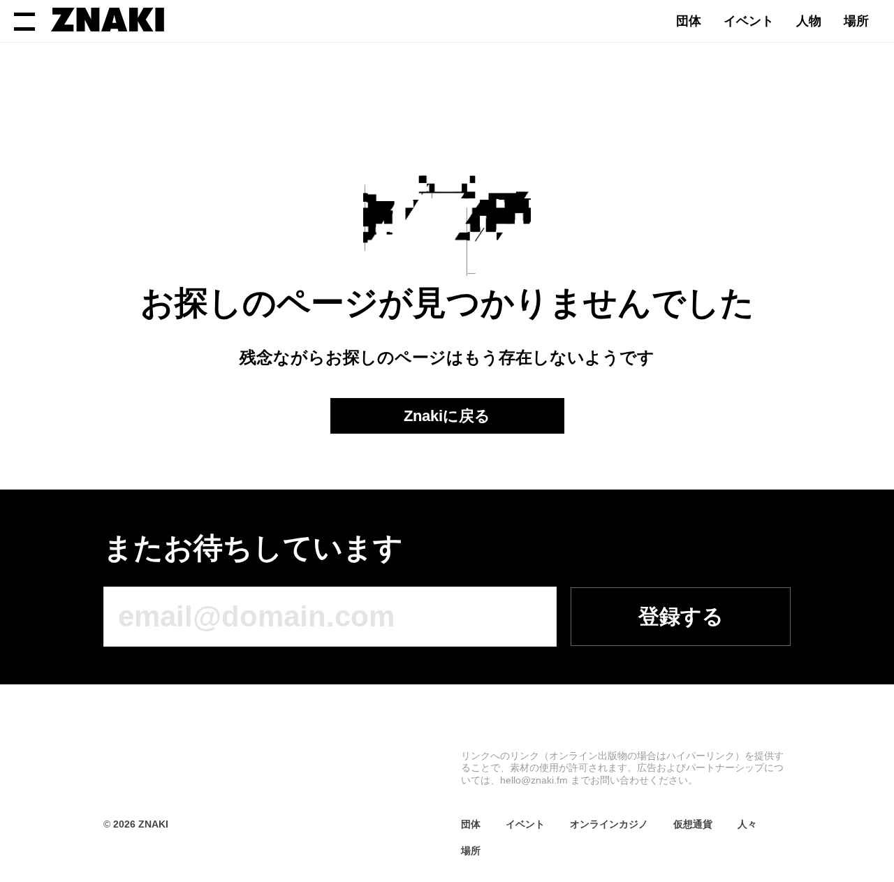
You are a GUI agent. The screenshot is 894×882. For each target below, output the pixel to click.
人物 (808, 21)
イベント (749, 21)
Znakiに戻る (447, 416)
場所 (856, 21)
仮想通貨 (692, 824)
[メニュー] (24, 21)
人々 (747, 824)
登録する (681, 616)
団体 (688, 21)
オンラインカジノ (609, 824)
